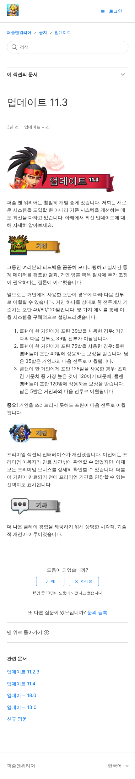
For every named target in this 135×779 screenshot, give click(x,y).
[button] (103, 11)
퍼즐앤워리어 (19, 32)
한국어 (115, 766)
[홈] (13, 14)
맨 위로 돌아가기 (24, 632)
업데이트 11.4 (21, 684)
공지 (43, 32)
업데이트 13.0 (21, 707)
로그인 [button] (115, 11)
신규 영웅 (17, 719)
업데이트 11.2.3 (23, 672)
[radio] (50, 581)
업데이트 (63, 32)
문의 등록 (97, 612)
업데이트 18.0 (21, 695)
